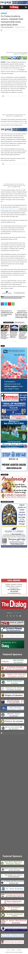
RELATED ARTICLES (8, 322)
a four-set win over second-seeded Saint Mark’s (12, 123)
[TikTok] (14, 616)
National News (13, 330)
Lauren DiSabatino (20, 296)
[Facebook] (2, 304)
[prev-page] (13, 341)
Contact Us (19, 949)
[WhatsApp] (13, 304)
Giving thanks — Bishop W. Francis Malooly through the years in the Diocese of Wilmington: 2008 (21, 314)
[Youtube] (20, 616)
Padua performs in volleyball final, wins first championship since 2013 (7, 313)
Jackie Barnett (7, 296)
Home (2, 10)
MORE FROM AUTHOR (19, 322)
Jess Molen (14, 296)
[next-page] (15, 341)
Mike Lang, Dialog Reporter (8, 27)
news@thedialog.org (16, 612)
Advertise (13, 949)
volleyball (19, 298)
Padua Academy (12, 298)
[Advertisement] (14, 563)
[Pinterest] (9, 304)
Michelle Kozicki (5, 298)
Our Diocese (3, 330)
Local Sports (6, 10)
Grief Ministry (21, 330)
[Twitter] (5, 304)
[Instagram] (11, 616)
